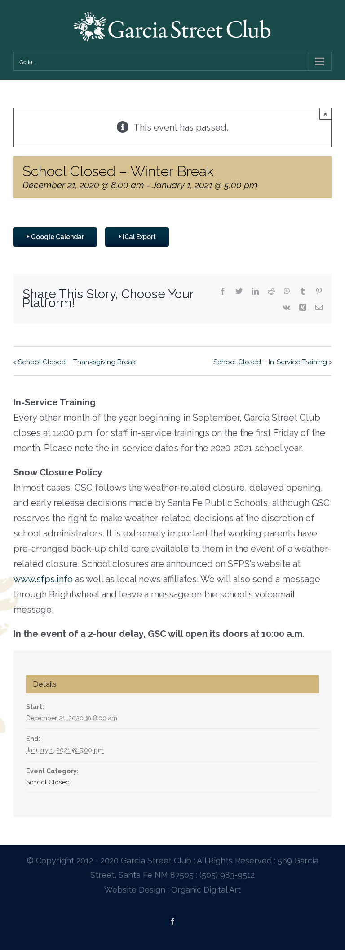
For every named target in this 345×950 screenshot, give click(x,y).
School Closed (48, 782)
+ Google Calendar (55, 236)
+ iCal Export (137, 236)
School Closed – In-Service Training (270, 362)
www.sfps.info (43, 579)
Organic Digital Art (206, 889)
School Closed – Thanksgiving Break (77, 362)
